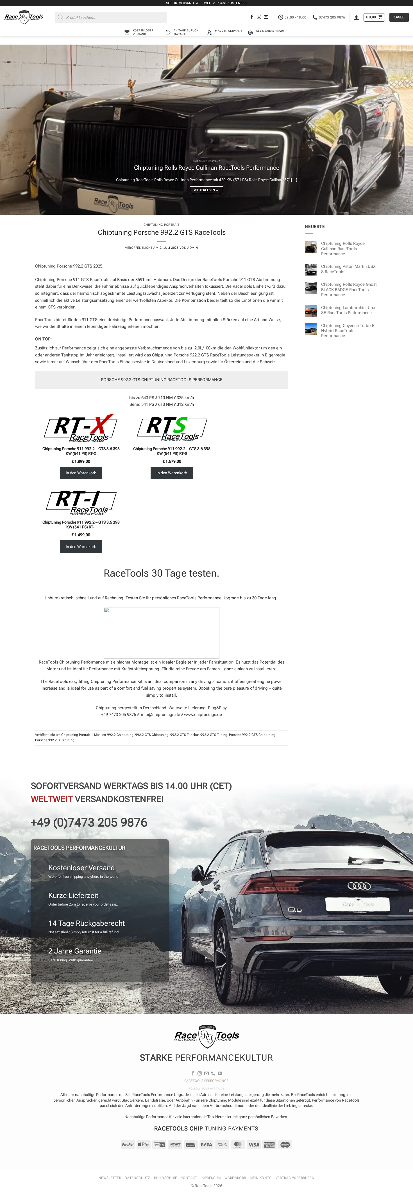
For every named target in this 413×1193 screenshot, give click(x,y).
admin (192, 248)
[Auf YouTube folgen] (220, 1073)
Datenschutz (137, 1178)
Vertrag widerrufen (295, 1178)
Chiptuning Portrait (161, 225)
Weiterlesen (206, 190)
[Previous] (15, 130)
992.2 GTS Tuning (213, 735)
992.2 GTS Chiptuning (152, 735)
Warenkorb (235, 1178)
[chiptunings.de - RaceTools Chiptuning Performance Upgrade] (23, 17)
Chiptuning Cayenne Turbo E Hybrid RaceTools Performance (348, 330)
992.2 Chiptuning (120, 735)
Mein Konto (261, 1178)
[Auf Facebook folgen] (251, 17)
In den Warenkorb (81, 473)
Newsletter (110, 1178)
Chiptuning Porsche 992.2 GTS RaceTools (162, 232)
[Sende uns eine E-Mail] (266, 17)
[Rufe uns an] (213, 1073)
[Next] (397, 130)
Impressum (211, 1178)
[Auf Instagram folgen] (259, 17)
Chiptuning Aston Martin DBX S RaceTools (348, 269)
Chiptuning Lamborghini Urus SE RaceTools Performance (348, 310)
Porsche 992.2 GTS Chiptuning (252, 735)
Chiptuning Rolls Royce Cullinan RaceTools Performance (206, 167)
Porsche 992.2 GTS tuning (54, 740)
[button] (356, 17)
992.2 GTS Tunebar (184, 735)
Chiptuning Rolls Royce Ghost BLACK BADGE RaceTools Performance (349, 289)
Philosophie (165, 1178)
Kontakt (189, 1178)
